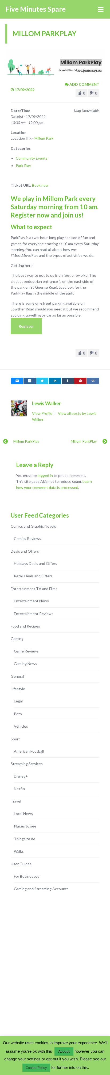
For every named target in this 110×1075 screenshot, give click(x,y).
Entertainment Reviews (33, 613)
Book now (40, 185)
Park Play (23, 165)
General (17, 676)
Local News (23, 813)
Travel (16, 801)
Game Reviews (26, 651)
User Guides (21, 863)
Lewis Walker (46, 403)
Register (26, 326)
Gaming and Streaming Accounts (41, 888)
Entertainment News (31, 601)
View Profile (42, 413)
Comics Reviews (27, 538)
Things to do (24, 839)
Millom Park (43, 138)
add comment (84, 84)
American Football (29, 751)
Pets (18, 713)
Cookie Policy (36, 1068)
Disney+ (21, 776)
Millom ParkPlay (26, 441)
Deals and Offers (25, 551)
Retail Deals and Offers (33, 576)
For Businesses (26, 876)
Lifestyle (18, 688)
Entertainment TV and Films (34, 588)
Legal (18, 701)
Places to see (25, 826)
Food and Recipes (25, 626)
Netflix (19, 788)
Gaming (17, 638)
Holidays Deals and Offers (35, 563)
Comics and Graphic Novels (33, 526)
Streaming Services (27, 763)
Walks (19, 851)
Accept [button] (64, 1051)
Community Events (32, 158)
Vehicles (21, 726)
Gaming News (25, 663)
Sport (15, 739)
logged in (45, 475)
